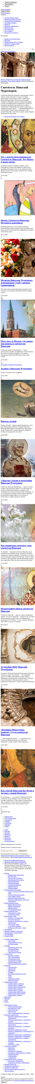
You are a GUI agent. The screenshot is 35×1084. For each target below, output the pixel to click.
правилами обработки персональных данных (15, 855)
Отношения (8, 929)
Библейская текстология (16, 880)
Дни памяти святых (14, 81)
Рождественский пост (15, 1006)
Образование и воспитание (13, 933)
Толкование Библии (14, 885)
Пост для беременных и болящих (18, 1013)
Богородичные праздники (16, 898)
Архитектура (12, 967)
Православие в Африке (15, 985)
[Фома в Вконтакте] (8, 816)
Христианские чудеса (15, 942)
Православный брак (14, 962)
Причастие (11, 1049)
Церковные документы (11, 1066)
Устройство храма (14, 914)
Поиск (7, 6)
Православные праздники (12, 890)
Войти (13, 51)
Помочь (7, 9)
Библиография (12, 888)
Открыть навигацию (10, 2)
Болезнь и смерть (13, 955)
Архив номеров (9, 841)
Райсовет (7, 40)
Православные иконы (11, 903)
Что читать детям (13, 924)
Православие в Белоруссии (16, 987)
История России (13, 950)
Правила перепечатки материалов (15, 862)
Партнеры (7, 839)
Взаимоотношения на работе (17, 964)
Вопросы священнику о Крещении (19, 1036)
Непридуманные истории (12, 19)
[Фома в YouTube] (7, 823)
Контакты (7, 834)
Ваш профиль (9, 4)
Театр (10, 977)
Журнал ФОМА (6, 79)
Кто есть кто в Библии (15, 878)
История (7, 946)
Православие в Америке (16, 983)
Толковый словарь (14, 979)
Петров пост (12, 1011)
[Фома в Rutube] (7, 825)
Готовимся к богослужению (13, 1059)
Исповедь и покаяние (15, 1051)
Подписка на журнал (11, 32)
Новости (7, 24)
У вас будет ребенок (14, 926)
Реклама (7, 833)
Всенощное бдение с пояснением (18, 1062)
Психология (8, 954)
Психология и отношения (12, 21)
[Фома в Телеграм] (8, 820)
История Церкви (13, 949)
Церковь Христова (10, 1064)
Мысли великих (13, 980)
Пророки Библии (13, 881)
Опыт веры (11, 941)
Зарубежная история (14, 952)
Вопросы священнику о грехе (17, 1029)
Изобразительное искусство (17, 974)
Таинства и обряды (10, 1046)
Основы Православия (11, 18)
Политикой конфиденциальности (21, 857)
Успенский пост (13, 1010)
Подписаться (23, 850)
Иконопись (11, 970)
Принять (3, 1082)
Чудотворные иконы (14, 909)
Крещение (11, 1048)
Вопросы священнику (11, 26)
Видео (6, 1002)
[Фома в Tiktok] (7, 821)
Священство (12, 1058)
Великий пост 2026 (14, 1008)
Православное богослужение (13, 42)
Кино (10, 975)
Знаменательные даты (15, 947)
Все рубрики (8, 31)
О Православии (13, 944)
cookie (21, 863)
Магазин (7, 831)
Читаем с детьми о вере (11, 44)
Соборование (12, 1056)
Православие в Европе (15, 990)
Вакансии (7, 838)
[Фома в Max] (6, 826)
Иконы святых (12, 908)
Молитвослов (8, 28)
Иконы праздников (14, 906)
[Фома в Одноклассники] (10, 818)
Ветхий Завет (12, 876)
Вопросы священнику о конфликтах (19, 1034)
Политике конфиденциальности (23, 1080)
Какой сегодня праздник (12, 39)
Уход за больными (14, 957)
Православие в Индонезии (16, 993)
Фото (6, 1000)
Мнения (7, 998)
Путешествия (8, 934)
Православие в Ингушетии (16, 992)
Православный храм (10, 911)
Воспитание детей (10, 916)
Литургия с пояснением (15, 1061)
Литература (12, 969)
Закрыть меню (5, 11)
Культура (7, 965)
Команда (7, 836)
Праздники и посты (10, 1005)
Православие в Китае (15, 995)
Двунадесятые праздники (16, 895)
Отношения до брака (14, 960)
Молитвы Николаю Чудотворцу (14, 116)
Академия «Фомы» (10, 23)
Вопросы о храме (13, 1044)
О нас (6, 829)
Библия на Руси (13, 886)
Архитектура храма (14, 913)
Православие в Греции (15, 988)
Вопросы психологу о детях (17, 928)
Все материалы (9, 29)
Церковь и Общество (11, 1067)
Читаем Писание (13, 883)
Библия (6, 873)
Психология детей (14, 919)
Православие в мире (10, 982)
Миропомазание (13, 1054)
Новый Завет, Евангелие (16, 875)
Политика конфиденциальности (14, 860)
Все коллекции (9, 45)
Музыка (10, 972)
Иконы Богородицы (14, 904)
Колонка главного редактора (13, 931)
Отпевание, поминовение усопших (19, 1053)
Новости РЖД (8, 936)
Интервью (7, 997)
